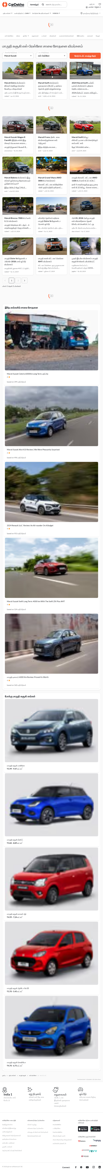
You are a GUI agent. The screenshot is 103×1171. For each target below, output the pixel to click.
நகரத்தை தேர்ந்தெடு (90, 13)
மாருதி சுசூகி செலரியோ (16, 1062)
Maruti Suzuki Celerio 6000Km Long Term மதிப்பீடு (27, 374)
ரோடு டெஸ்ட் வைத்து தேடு (85, 56)
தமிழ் (91, 4)
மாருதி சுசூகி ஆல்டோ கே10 (18, 988)
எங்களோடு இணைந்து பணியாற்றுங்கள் (9, 1130)
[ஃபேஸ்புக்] (75, 1167)
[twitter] (81, 1167)
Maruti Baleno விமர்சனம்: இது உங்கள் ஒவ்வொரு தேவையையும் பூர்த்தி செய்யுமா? (17, 180)
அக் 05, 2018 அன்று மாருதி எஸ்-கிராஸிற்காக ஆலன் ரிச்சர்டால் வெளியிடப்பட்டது (83, 221)
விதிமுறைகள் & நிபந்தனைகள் (11, 1135)
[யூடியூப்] (87, 1167)
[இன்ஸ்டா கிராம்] (93, 1167)
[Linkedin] (99, 1167)
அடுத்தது (24, 280)
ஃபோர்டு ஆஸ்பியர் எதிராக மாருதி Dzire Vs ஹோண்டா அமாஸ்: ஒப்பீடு (49, 221)
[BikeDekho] (82, 1141)
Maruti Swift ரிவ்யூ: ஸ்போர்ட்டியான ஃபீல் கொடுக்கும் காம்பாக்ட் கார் (85, 140)
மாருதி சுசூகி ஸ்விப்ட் (15, 840)
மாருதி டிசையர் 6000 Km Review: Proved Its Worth (27, 677)
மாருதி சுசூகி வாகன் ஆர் (16, 914)
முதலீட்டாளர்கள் (7, 1147)
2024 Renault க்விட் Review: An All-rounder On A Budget (30, 525)
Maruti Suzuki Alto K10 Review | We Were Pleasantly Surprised (33, 449)
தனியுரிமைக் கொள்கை (9, 1139)
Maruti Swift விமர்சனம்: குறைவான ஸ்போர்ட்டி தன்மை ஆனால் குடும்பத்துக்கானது (50, 86)
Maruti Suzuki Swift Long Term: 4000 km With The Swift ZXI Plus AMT (36, 601)
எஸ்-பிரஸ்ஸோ (9, 36)
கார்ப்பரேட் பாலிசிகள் (8, 1143)
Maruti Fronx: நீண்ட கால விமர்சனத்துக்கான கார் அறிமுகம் (49, 140)
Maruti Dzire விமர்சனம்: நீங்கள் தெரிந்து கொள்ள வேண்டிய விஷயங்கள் (14, 86)
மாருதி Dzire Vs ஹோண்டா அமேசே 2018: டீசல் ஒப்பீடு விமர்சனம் (15, 261)
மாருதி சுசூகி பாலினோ (16, 765)
